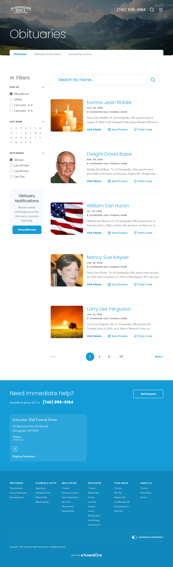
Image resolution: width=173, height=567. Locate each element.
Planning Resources (121, 506)
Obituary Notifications (18, 493)
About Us (146, 483)
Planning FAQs (120, 497)
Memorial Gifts (41, 497)
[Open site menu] (160, 9)
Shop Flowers (41, 488)
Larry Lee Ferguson (109, 309)
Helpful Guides (93, 493)
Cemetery (91, 506)
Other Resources (94, 525)
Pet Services (66, 502)
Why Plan (118, 493)
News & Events (145, 493)
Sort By (14, 87)
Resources (94, 483)
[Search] (153, 79)
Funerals (91, 497)
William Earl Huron (108, 205)
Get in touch (148, 394)
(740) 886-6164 (131, 9)
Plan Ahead (121, 483)
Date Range (17, 153)
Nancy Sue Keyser (108, 257)
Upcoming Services (17, 497)
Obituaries (16, 483)
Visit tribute (94, 129)
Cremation (92, 502)
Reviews (143, 497)
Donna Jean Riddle (109, 102)
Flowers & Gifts (46, 483)
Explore (23, 456)
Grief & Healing (94, 520)
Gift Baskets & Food (43, 493)
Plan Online (118, 511)
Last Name (16, 121)
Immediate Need (68, 511)
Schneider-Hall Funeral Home (35, 419)
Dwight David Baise (109, 154)
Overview (65, 488)
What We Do (69, 483)
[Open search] (152, 9)
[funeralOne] (93, 555)
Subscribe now (27, 229)
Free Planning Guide (121, 502)
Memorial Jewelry (42, 502)
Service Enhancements (70, 497)
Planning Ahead (94, 515)
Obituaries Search (16, 488)
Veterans (91, 511)
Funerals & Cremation (70, 493)
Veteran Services (68, 506)
